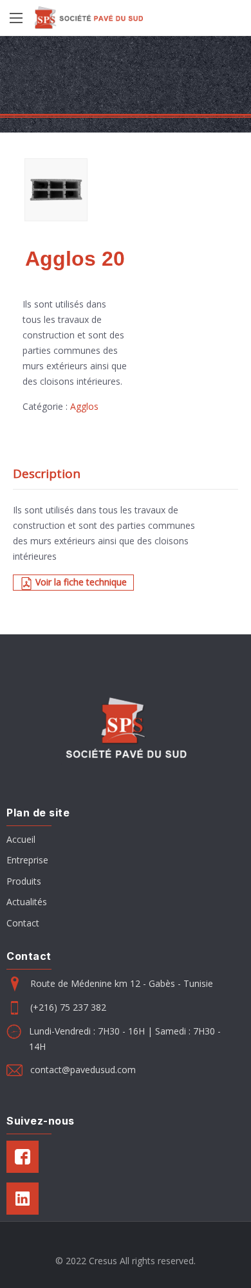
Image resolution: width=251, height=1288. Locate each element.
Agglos (84, 406)
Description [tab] (46, 473)
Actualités (26, 902)
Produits (23, 881)
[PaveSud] (89, 17)
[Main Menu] (16, 18)
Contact (22, 923)
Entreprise (27, 860)
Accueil (20, 839)
